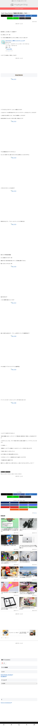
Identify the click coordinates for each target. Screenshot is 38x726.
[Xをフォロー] (28, 502)
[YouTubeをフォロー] (10, 507)
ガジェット (3, 471)
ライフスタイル (8, 471)
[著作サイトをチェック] (10, 502)
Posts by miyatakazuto (6, 702)
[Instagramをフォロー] (28, 505)
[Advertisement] (19, 27)
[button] (25, 18)
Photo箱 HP (3, 676)
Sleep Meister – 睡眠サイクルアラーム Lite (15, 40)
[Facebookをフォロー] (10, 505)
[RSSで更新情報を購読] (19, 509)
